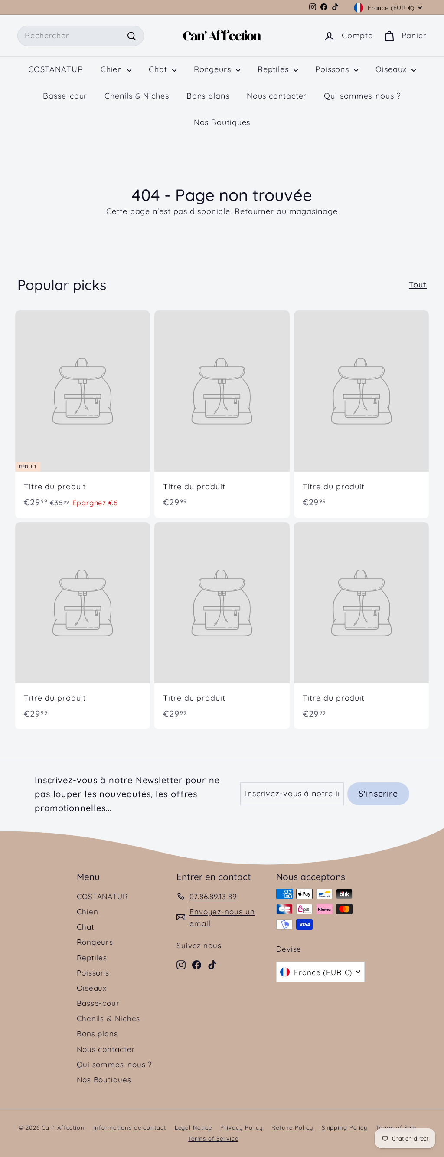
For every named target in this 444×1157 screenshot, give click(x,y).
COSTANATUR (55, 69)
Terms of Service (213, 1138)
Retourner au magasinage (286, 211)
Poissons (333, 69)
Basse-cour (65, 96)
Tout (418, 285)
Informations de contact (129, 1127)
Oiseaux (392, 69)
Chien (113, 69)
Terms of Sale (396, 1127)
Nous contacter (277, 96)
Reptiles (274, 69)
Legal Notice (193, 1127)
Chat (159, 69)
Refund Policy (292, 1127)
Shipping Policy (345, 1127)
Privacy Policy (241, 1127)
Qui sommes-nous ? (362, 96)
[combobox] (80, 36)
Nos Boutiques (222, 122)
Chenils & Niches (136, 96)
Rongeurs (214, 69)
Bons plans (207, 96)
